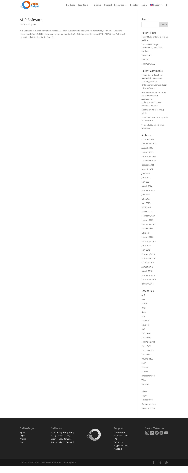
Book (143, 312)
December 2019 (148, 241)
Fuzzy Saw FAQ (148, 63)
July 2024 (145, 173)
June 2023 (146, 198)
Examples (118, 442)
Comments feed (148, 404)
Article (144, 303)
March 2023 (146, 211)
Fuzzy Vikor (146, 354)
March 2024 (146, 186)
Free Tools (83, 5)
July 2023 (145, 194)
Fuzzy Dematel (148, 341)
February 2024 (148, 190)
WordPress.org (148, 408)
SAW (143, 363)
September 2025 (149, 143)
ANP (143, 299)
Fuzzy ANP (146, 337)
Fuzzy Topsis (57, 435)
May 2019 (145, 249)
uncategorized (148, 375)
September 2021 (149, 224)
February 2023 (148, 215)
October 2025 (147, 139)
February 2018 (148, 275)
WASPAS (145, 384)
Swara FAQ (146, 55)
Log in (144, 395)
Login (144, 5)
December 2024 (148, 156)
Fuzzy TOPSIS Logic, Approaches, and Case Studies (151, 47)
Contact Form (120, 432)
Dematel (145, 320)
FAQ (143, 329)
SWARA (144, 367)
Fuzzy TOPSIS (147, 350)
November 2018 (148, 258)
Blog (143, 307)
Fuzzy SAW (146, 346)
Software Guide (121, 435)
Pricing (23, 439)
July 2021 (145, 233)
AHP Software (31, 19)
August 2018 (147, 266)
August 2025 (147, 148)
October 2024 (147, 165)
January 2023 (147, 220)
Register (134, 5)
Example (145, 325)
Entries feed (147, 399)
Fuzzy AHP (146, 333)
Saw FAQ (145, 59)
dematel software (149, 105)
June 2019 (146, 245)
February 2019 (148, 254)
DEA (143, 316)
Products (70, 5)
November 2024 (148, 160)
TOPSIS (144, 371)
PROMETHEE (147, 358)
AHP (34, 24)
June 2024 (146, 177)
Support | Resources (114, 5)
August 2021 (147, 228)
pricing (97, 5)
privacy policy (69, 462)
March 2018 (146, 271)
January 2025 (147, 152)
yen (143, 125)
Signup (23, 432)
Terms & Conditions (51, 462)
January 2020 (147, 237)
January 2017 (147, 283)
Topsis (54, 442)
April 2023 (146, 207)
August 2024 (147, 169)
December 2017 (148, 279)
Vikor (143, 380)
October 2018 (147, 262)
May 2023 (145, 203)
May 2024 (145, 182)
